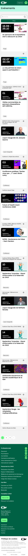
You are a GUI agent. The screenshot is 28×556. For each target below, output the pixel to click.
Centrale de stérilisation (8, 458)
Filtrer (13, 20)
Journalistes (4, 456)
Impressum (4, 524)
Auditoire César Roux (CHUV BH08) (11, 326)
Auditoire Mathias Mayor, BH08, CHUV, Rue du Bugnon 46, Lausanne (11, 258)
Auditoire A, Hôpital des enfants (10, 156)
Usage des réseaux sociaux (9, 478)
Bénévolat (4, 490)
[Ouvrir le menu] (26, 3)
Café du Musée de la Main (9, 428)
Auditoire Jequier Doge (8, 190)
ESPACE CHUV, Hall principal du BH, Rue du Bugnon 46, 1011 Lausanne (11, 122)
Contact (4, 520)
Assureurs (4, 451)
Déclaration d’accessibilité (7, 528)
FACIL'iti (3, 531)
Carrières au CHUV (6, 485)
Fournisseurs (4, 453)
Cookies (3, 533)
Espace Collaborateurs (7, 472)
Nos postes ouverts (6, 487)
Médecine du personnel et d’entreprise (12, 474)
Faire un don (6, 497)
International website (7, 463)
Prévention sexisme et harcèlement (11, 476)
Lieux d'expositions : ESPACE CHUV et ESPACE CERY (11, 87)
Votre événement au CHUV (9, 460)
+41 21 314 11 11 (5, 515)
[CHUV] (4, 2)
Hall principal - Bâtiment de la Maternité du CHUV (10, 360)
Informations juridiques (7, 526)
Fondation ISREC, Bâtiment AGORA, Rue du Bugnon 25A (11, 224)
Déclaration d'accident (7, 469)
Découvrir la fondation (7, 501)
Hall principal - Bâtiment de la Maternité (10, 293)
